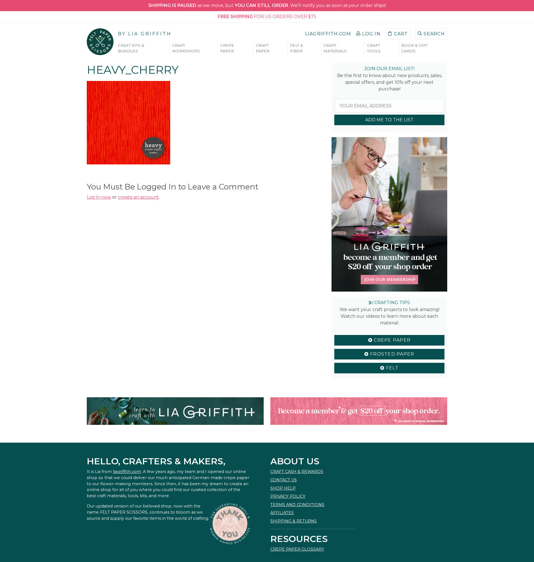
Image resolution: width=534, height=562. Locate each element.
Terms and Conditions (297, 504)
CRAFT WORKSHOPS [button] (186, 48)
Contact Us (283, 479)
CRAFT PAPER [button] (263, 48)
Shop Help (283, 488)
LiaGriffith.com (328, 33)
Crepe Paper (391, 340)
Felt (391, 368)
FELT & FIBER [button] (296, 48)
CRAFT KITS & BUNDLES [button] (131, 48)
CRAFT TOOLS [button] (373, 48)
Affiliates (282, 512)
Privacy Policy (287, 496)
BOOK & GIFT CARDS (414, 48)
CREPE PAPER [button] (227, 48)
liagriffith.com (127, 471)
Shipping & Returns (293, 521)
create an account (138, 197)
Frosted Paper (391, 354)
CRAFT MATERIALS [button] (335, 48)
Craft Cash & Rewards (296, 471)
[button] (368, 34)
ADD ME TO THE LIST (389, 119)
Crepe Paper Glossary (297, 549)
